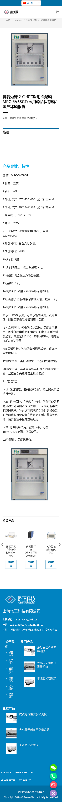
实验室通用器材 (48, 20)
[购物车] (57, 12)
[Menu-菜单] (38, 12)
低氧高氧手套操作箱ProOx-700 (11, 551)
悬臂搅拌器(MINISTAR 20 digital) (31, 551)
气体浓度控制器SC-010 (51, 550)
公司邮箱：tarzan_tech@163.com (20, 619)
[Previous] (2, 551)
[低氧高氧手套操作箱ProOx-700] (11, 535)
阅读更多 (11, 564)
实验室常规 (31, 20)
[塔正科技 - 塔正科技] (17, 12)
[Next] (59, 551)
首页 (8, 20)
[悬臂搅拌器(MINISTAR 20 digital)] (31, 535)
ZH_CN (30, 3)
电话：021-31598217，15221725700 (23, 625)
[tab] (31, 132)
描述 (6, 132)
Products (18, 20)
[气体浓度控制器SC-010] (51, 535)
